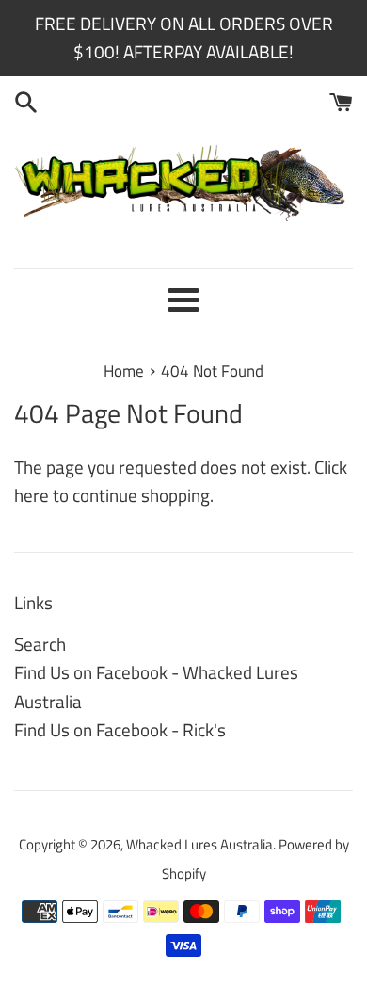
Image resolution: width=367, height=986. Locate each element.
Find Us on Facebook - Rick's (120, 729)
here (31, 495)
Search (40, 643)
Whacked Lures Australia (199, 844)
